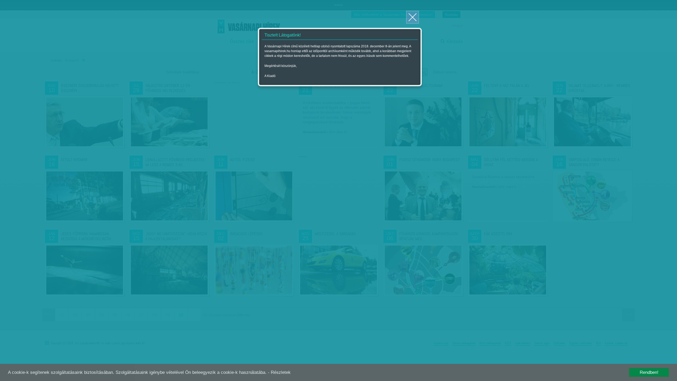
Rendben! (649, 372)
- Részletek (279, 372)
